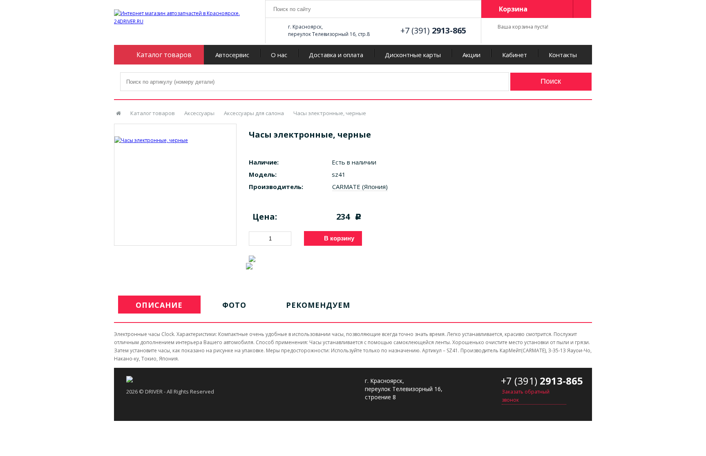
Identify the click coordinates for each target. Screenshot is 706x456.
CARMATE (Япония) (360, 186)
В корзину (339, 238)
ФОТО (234, 305)
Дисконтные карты (413, 55)
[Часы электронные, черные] (175, 134)
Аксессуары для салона (254, 113)
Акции (471, 55)
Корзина (513, 8)
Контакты (563, 55)
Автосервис (232, 55)
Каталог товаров (152, 113)
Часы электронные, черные (329, 113)
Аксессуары (199, 113)
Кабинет (514, 55)
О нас (279, 55)
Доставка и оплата (336, 55)
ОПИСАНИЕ (159, 305)
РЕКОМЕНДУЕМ (318, 305)
